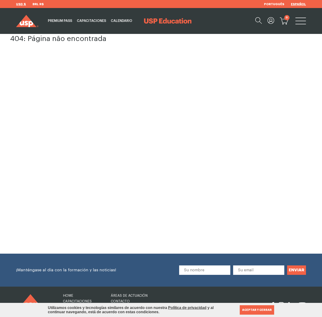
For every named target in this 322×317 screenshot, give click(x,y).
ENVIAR (296, 270)
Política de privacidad (187, 308)
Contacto (120, 301)
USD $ (21, 4)
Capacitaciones (91, 21)
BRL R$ (38, 4)
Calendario (121, 21)
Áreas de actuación (129, 295)
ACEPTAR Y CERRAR (257, 310)
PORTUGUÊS (274, 4)
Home (68, 295)
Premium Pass (60, 21)
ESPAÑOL (298, 4)
